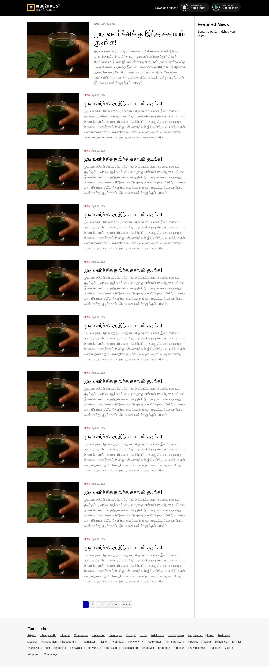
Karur (210, 635)
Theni (46, 647)
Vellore (229, 647)
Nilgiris (103, 641)
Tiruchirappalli (129, 647)
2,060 (114, 604)
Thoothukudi (109, 647)
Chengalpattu (48, 635)
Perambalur (117, 641)
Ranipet (194, 641)
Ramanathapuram (175, 641)
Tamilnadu (36, 629)
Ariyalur (31, 635)
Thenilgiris (60, 647)
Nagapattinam (70, 641)
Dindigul (131, 635)
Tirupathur (164, 647)
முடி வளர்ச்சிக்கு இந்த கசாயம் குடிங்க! (139, 37)
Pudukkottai (154, 641)
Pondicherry (135, 641)
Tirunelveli (148, 647)
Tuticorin (215, 647)
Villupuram (33, 654)
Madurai (32, 641)
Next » (126, 604)
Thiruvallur (76, 647)
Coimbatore (81, 635)
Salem (207, 641)
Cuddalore (98, 635)
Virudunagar (51, 654)
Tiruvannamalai (197, 647)
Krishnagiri (224, 635)
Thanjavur (33, 647)
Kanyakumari (195, 635)
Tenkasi (236, 641)
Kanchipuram (176, 635)
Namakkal (89, 641)
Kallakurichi (157, 635)
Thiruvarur (92, 647)
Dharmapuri (115, 635)
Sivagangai (221, 641)
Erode (143, 635)
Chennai (65, 635)
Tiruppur (179, 647)
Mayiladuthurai (49, 641)
